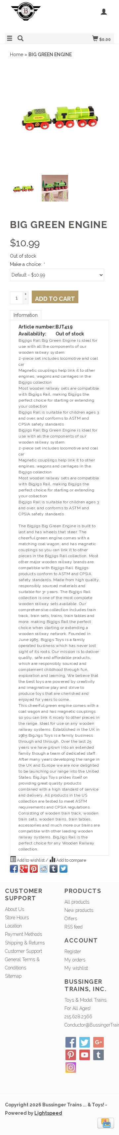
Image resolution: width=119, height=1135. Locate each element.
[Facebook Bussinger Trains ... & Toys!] (70, 1042)
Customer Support (23, 951)
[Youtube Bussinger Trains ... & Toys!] (84, 1055)
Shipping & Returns (25, 943)
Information (26, 315)
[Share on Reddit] (44, 869)
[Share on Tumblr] (54, 869)
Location (13, 926)
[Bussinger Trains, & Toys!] (32, 16)
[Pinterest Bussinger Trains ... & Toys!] (70, 1055)
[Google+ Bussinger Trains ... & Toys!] (98, 1042)
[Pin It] (34, 869)
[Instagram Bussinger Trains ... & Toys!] (70, 1067)
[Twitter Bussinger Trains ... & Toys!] (84, 1042)
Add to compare (70, 860)
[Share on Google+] (24, 869)
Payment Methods (23, 934)
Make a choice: (27, 264)
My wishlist (76, 968)
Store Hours (17, 917)
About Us (14, 909)
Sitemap (13, 976)
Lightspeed (48, 1113)
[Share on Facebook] (14, 869)
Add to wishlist (31, 860)
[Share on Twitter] (63, 869)
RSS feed (73, 927)
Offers (70, 918)
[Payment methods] (106, 1122)
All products (76, 902)
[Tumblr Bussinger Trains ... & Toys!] (98, 1055)
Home (16, 54)
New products (78, 910)
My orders (74, 959)
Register (72, 951)
